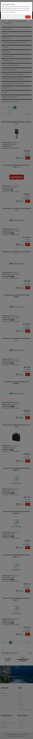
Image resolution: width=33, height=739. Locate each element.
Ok (28, 17)
